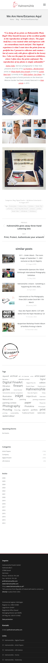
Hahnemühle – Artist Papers (14, 645)
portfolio (39, 208)
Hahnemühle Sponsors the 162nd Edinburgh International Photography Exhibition (31, 272)
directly (4, 592)
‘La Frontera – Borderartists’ (33, 69)
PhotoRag (7, 409)
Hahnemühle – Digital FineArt (14, 640)
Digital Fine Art (31, 383)
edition (42, 382)
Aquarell (6, 376)
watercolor (41, 413)
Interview (42, 396)
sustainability (14, 413)
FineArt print (41, 386)
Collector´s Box (22, 206)
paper (28, 402)
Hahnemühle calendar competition (13, 393)
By (34, 200)
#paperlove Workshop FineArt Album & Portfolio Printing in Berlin (31, 324)
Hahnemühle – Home (12, 655)
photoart (32, 208)
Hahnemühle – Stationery (13, 660)
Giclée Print (39, 206)
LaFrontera (10, 208)
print (42, 409)
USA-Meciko (24, 211)
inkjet (19, 395)
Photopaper (41, 406)
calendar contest (23, 379)
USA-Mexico (32, 211)
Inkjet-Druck (31, 396)
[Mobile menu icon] (44, 4)
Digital (42, 379)
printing (5, 413)
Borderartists (12, 206)
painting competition (39, 399)
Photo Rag (17, 410)
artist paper (40, 376)
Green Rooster (18, 390)
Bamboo (5, 379)
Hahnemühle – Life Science (14, 650)
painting (23, 399)
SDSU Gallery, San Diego (32, 74)
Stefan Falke (10, 66)
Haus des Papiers (32, 393)
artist (31, 376)
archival (14, 376)
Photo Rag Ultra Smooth (21, 208)
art (20, 376)
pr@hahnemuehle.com (10, 581)
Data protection (7, 619)
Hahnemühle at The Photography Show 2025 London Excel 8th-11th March (31, 299)
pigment (25, 410)
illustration (7, 396)
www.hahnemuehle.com (10, 584)
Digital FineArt (20, 200)
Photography (11, 406)
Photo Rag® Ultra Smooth (20, 72)
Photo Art (42, 403)
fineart (18, 385)
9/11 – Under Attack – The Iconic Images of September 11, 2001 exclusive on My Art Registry (31, 258)
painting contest (9, 403)
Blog (14, 200)
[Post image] (8, 258)
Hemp (43, 393)
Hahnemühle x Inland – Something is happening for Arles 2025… (31, 285)
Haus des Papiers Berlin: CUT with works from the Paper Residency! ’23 (31, 312)
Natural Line (8, 399)
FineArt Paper (30, 386)
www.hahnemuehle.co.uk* (15, 586)
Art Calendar (25, 376)
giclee (6, 389)
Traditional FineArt (28, 413)
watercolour (9, 416)
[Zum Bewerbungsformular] (10, 359)
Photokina (29, 406)
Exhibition (31, 206)
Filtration (6, 386)
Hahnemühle (35, 389)
